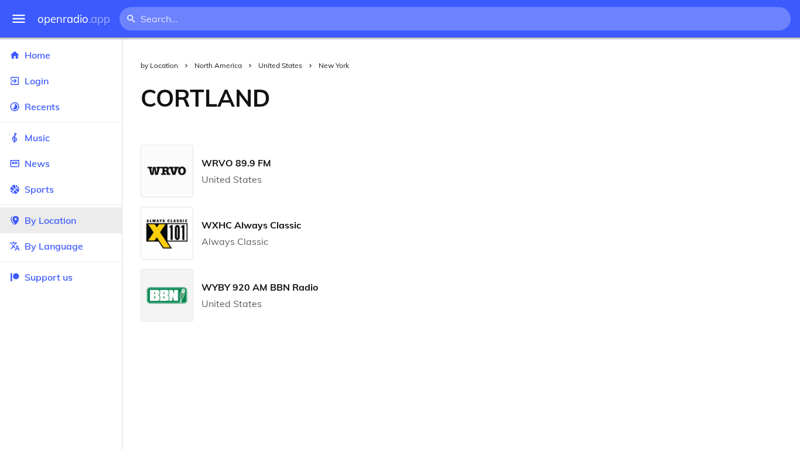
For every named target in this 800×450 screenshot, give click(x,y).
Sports (39, 189)
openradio (73, 19)
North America (218, 65)
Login (37, 81)
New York (334, 65)
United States (280, 65)
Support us (49, 277)
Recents (42, 106)
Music (37, 138)
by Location (159, 65)
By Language (54, 246)
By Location (50, 220)
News (37, 163)
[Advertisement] (544, 97)
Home (37, 55)
